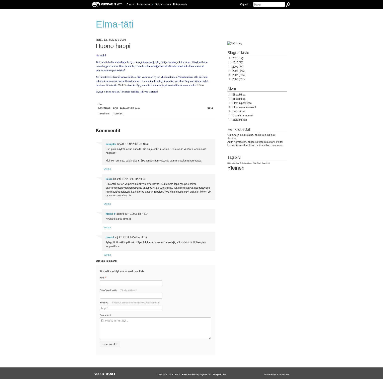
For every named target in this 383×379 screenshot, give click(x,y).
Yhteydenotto (219, 374)
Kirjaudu (244, 4)
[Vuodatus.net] (105, 374)
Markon (122, 85)
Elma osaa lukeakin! (244, 107)
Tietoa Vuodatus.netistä (169, 374)
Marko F (111, 214)
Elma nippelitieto (242, 102)
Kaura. (200, 85)
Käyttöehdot (205, 374)
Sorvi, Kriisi (266, 163)
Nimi (103, 277)
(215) (238, 75)
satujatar (111, 144)
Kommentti (105, 314)
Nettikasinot (144, 4)
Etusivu (131, 4)
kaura (109, 179)
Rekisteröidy (180, 4)
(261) (238, 79)
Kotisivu (130, 302)
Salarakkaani (239, 119)
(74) (237, 66)
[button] (152, 4)
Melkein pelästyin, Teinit (248, 163)
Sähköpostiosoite (118, 290)
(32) (237, 62)
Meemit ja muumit (242, 115)
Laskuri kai (238, 111)
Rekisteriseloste (190, 374)
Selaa (163, 4)
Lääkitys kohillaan (233, 163)
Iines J (110, 237)
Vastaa (107, 168)
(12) (237, 58)
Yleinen (117, 113)
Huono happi (113, 46)
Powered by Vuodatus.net (276, 374)
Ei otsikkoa (238, 94)
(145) (238, 70)
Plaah (259, 163)
